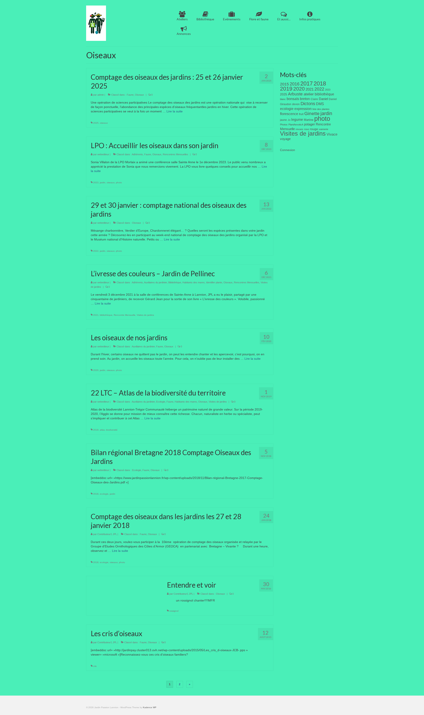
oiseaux (104, 123)
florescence (289, 114)
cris (95, 666)
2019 (95, 430)
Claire (314, 99)
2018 (95, 494)
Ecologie (160, 401)
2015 (284, 84)
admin (100, 94)
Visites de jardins (145, 315)
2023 (95, 182)
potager (309, 124)
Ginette (312, 113)
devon (296, 104)
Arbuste (295, 94)
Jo (289, 120)
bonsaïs (293, 99)
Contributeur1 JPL (107, 534)
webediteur (103, 154)
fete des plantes (320, 109)
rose (306, 129)
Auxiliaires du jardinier (155, 282)
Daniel (323, 99)
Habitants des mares (193, 282)
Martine (308, 119)
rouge (314, 129)
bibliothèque (106, 315)
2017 (306, 83)
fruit (301, 114)
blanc (283, 99)
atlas (102, 430)
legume (297, 119)
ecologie (104, 494)
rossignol (173, 611)
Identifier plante (214, 282)
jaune (283, 119)
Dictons (308, 103)
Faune (130, 94)
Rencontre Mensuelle (124, 315)
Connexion (287, 150)
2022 (95, 251)
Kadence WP (149, 707)
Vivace (332, 134)
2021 (95, 315)
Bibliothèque (174, 282)
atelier (309, 94)
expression (303, 109)
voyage (285, 139)
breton (305, 99)
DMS (320, 104)
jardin (102, 182)
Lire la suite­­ (175, 111)
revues (299, 129)
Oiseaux (139, 94)
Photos (284, 124)
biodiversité (111, 430)
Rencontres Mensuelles (175, 154)
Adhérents (137, 154)
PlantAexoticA (295, 124)
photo (119, 182)
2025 (95, 123)
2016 (294, 83)
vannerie (323, 129)
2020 (95, 370)
